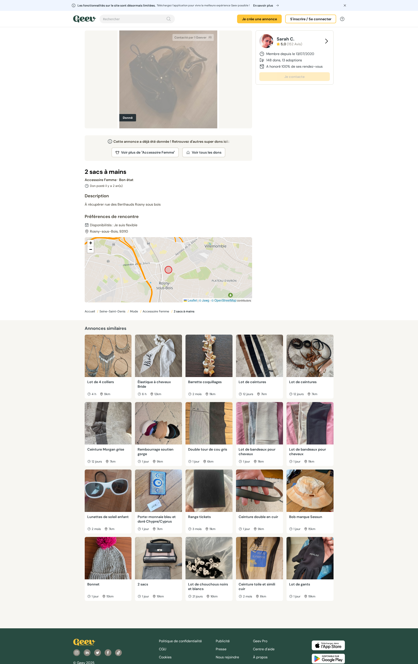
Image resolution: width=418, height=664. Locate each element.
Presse (221, 649)
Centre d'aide (264, 649)
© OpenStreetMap (223, 300)
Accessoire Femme (156, 311)
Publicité (223, 641)
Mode (134, 311)
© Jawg (204, 300)
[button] (90, 243)
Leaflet (192, 300)
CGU (162, 649)
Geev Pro (260, 641)
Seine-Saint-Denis (112, 311)
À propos (260, 657)
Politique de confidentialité (180, 641)
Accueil (90, 311)
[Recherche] (168, 19)
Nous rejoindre (227, 657)
